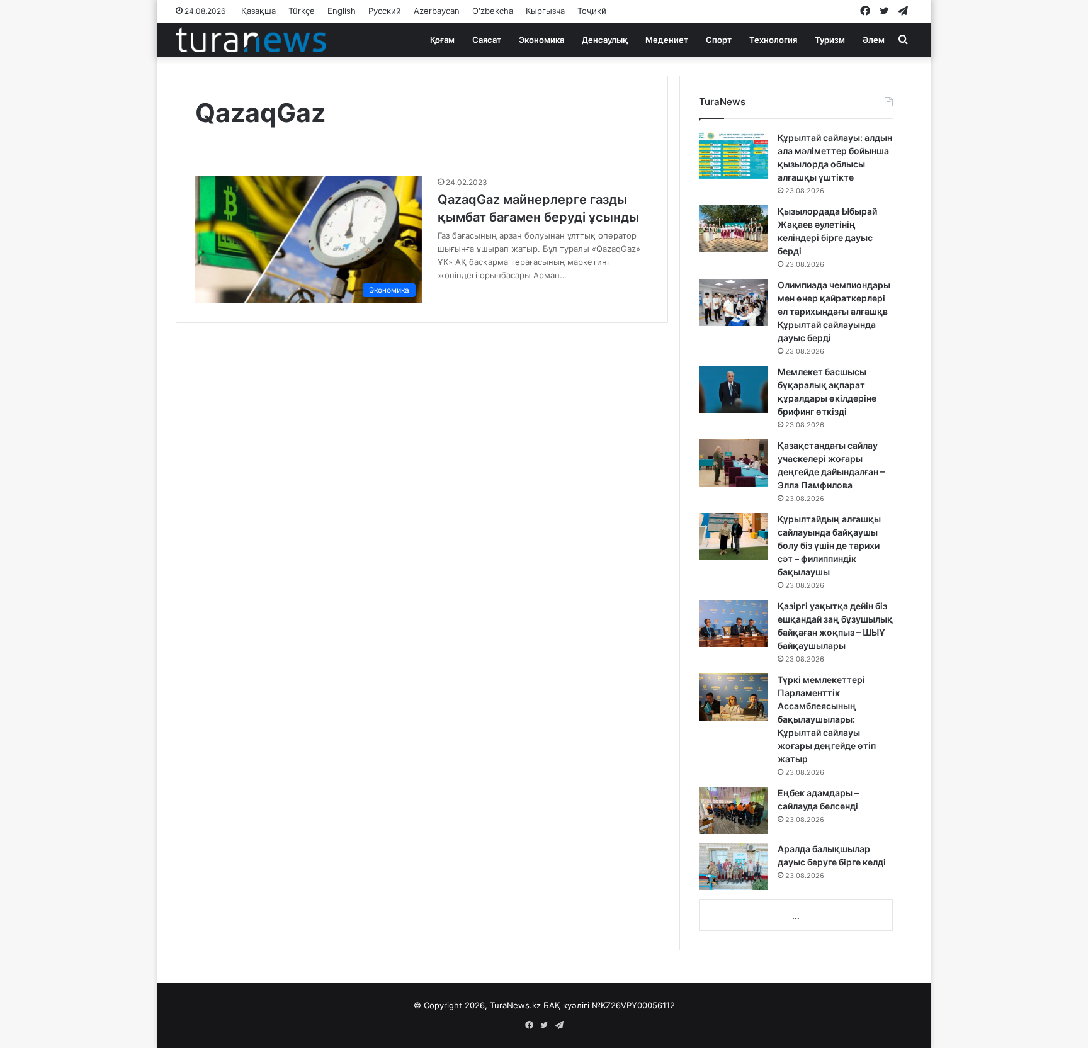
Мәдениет (666, 40)
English (341, 11)
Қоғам (442, 40)
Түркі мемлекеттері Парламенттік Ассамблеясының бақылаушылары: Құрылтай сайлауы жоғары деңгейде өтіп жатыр (827, 719)
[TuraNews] (251, 39)
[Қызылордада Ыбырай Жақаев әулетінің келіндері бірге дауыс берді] (733, 228)
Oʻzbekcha (492, 11)
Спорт (719, 40)
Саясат (486, 40)
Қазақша (258, 11)
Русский (384, 11)
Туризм (830, 40)
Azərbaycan (437, 11)
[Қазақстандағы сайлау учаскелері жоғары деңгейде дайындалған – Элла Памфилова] (733, 463)
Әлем (874, 40)
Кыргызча (545, 11)
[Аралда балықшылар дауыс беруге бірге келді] (733, 866)
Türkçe (301, 11)
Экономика (541, 40)
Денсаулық (605, 40)
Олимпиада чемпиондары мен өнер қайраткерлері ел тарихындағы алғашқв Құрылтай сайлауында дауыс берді (834, 311)
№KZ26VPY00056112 (633, 1005)
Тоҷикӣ (591, 11)
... (796, 916)
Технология (773, 40)
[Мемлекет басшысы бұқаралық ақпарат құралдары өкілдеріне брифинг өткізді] (733, 389)
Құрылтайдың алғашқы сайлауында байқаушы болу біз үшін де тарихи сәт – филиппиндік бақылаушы (829, 545)
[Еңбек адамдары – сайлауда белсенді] (733, 810)
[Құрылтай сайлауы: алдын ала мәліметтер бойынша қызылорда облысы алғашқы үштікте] (733, 155)
